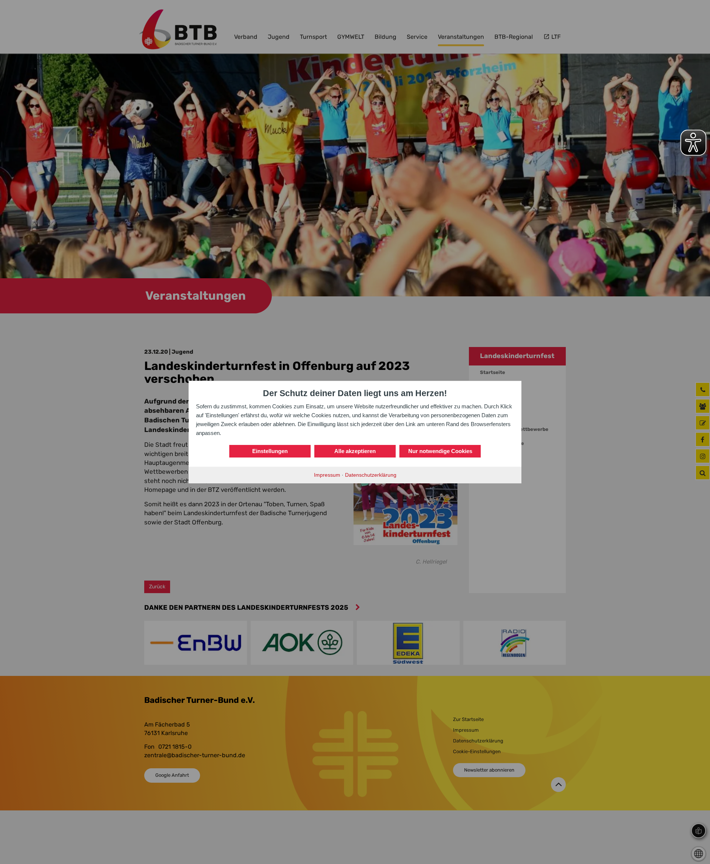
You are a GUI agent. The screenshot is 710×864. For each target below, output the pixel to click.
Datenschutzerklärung (370, 475)
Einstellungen (270, 451)
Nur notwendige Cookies (440, 451)
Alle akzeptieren (355, 451)
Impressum (327, 475)
